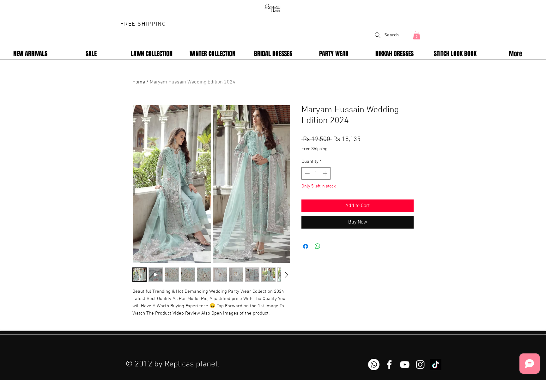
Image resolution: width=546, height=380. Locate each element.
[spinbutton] (316, 173)
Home (138, 82)
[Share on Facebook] (305, 246)
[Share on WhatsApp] (317, 246)
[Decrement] (306, 173)
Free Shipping (314, 149)
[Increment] (325, 173)
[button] (416, 35)
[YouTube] (404, 364)
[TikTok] (435, 364)
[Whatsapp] (373, 364)
